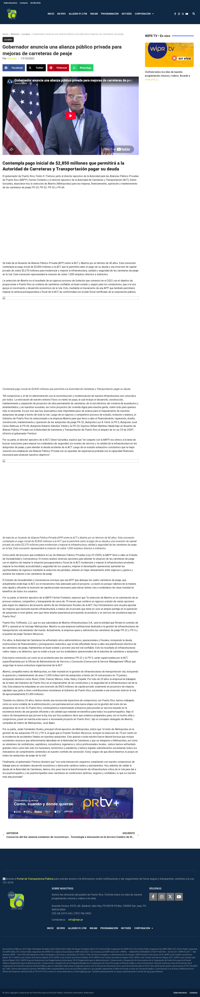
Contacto (24, 3)
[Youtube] (179, 897)
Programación (110, 14)
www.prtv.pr (151, 79)
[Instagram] (162, 897)
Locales (26, 34)
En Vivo (61, 14)
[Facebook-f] (153, 897)
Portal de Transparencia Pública (35, 878)
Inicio (51, 14)
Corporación (143, 14)
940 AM (94, 14)
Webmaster (89, 993)
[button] (193, 13)
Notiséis (127, 14)
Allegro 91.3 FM (78, 14)
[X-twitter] (170, 897)
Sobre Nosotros (10, 3)
